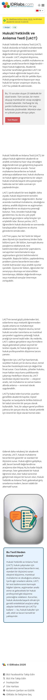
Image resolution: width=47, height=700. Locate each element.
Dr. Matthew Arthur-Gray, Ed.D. (19, 19)
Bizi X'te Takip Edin (16, 678)
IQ (15, 27)
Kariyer (7, 27)
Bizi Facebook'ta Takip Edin (20, 674)
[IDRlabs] (17, 7)
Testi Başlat (13, 120)
